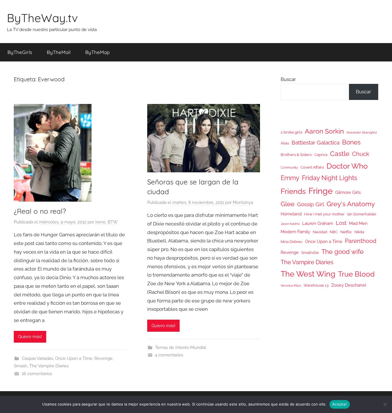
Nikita (359, 232)
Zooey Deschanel (348, 285)
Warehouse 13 (316, 285)
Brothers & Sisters (296, 155)
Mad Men (358, 223)
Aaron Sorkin (324, 131)
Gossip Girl (310, 204)
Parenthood (360, 241)
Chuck (360, 153)
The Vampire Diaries (49, 365)
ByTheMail (59, 52)
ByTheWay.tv (42, 18)
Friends (293, 191)
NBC (334, 232)
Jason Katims (290, 223)
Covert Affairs (312, 167)
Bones (351, 142)
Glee (287, 204)
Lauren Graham (317, 223)
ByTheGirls (19, 52)
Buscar (288, 79)
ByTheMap (97, 52)
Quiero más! (30, 336)
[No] (385, 404)
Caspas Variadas (37, 358)
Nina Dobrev (291, 242)
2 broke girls (291, 132)
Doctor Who (347, 165)
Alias (285, 143)
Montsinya (243, 202)
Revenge (103, 358)
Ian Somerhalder (362, 214)
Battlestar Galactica (315, 142)
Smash (20, 365)
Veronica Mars (291, 285)
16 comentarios (37, 373)
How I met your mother (324, 214)
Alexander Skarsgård (361, 132)
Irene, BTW (106, 222)
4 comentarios (169, 355)
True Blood (356, 274)
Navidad (320, 232)
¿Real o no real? (40, 211)
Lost (341, 223)
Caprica (320, 155)
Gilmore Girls (348, 192)
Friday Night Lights (329, 178)
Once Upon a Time (73, 358)
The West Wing (308, 273)
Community (289, 167)
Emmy (290, 178)
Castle (340, 153)
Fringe (320, 191)
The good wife (342, 251)
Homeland (291, 214)
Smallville (310, 252)
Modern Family (295, 231)
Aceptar (339, 404)
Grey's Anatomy (351, 204)
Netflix (346, 232)
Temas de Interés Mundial (180, 347)
